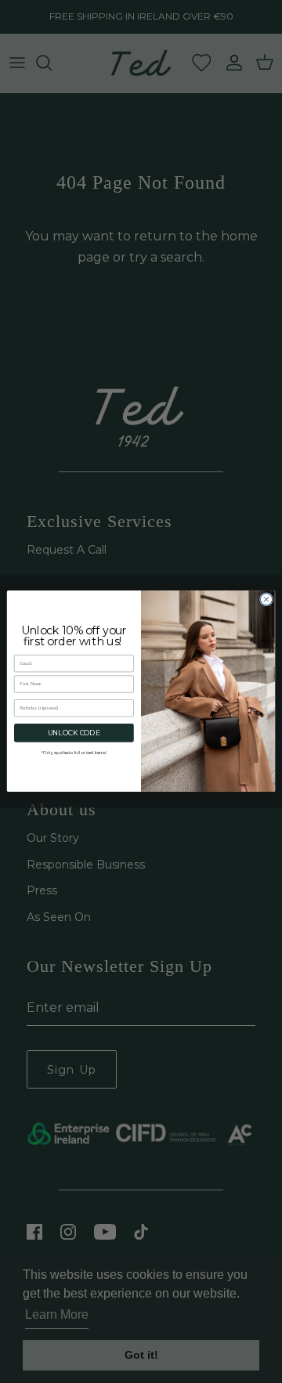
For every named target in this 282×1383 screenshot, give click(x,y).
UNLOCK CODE (74, 733)
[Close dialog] (266, 599)
